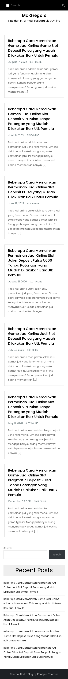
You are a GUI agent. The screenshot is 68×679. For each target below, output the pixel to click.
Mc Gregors (34, 15)
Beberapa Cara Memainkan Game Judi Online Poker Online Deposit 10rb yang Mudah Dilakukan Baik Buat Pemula (32, 603)
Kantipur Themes (47, 674)
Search (7, 548)
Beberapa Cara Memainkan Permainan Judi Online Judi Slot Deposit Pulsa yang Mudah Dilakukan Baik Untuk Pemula (29, 587)
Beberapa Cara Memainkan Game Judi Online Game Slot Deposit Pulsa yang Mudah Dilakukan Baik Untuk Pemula (33, 48)
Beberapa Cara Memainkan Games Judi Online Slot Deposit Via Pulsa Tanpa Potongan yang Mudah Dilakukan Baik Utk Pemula (32, 119)
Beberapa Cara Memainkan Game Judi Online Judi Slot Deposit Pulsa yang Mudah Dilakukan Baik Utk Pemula (32, 336)
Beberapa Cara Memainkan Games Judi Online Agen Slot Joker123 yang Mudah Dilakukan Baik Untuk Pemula (32, 619)
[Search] (63, 5)
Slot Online (35, 62)
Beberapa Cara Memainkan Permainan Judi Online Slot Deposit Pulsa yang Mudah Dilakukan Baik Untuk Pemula (33, 189)
